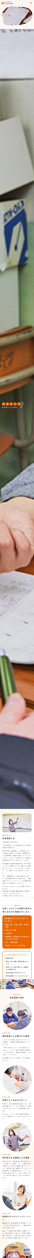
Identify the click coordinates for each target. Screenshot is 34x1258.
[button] (30, 2)
